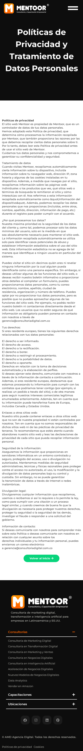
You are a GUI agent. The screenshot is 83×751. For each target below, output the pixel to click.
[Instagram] (36, 720)
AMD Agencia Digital (19, 737)
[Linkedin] (47, 720)
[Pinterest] (57, 720)
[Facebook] (25, 720)
